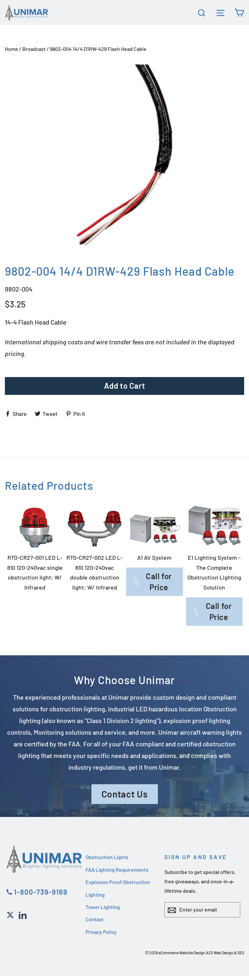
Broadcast (34, 49)
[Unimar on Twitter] (10, 914)
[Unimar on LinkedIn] (23, 914)
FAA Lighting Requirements (117, 870)
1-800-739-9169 (39, 892)
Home (11, 49)
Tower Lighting (103, 907)
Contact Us (124, 793)
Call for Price (159, 581)
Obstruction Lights (107, 857)
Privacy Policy (101, 932)
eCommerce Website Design (182, 952)
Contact (95, 919)
